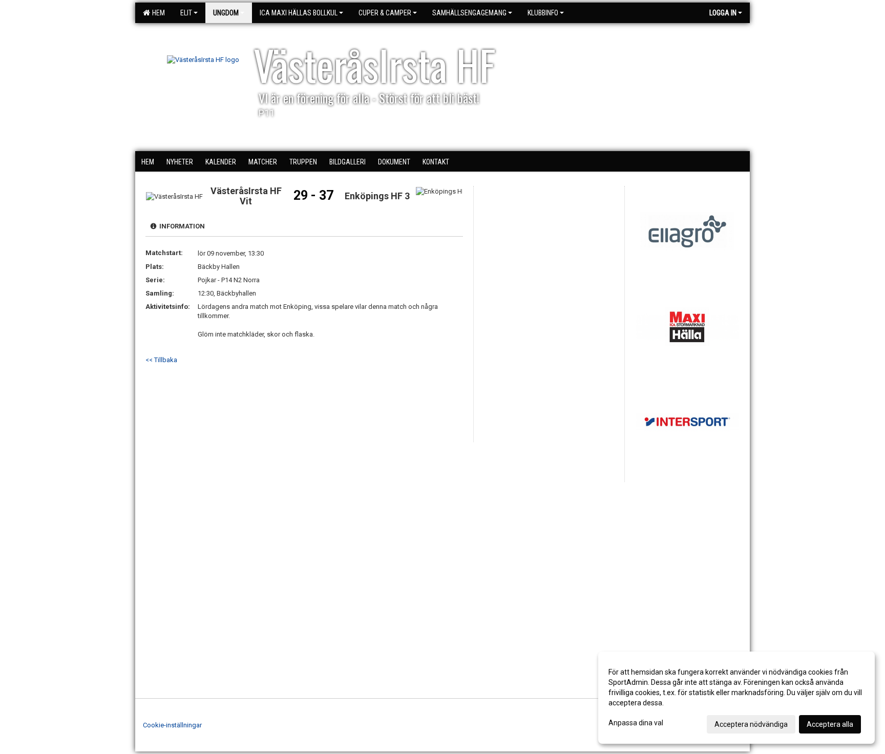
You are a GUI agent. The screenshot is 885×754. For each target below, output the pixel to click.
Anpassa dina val (635, 723)
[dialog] (736, 698)
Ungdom (226, 13)
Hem (157, 13)
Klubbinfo (543, 13)
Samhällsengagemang (469, 13)
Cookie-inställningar (172, 725)
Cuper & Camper (385, 13)
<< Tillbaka (161, 360)
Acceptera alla (830, 724)
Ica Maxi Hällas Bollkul (299, 13)
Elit (186, 13)
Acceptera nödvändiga (751, 724)
